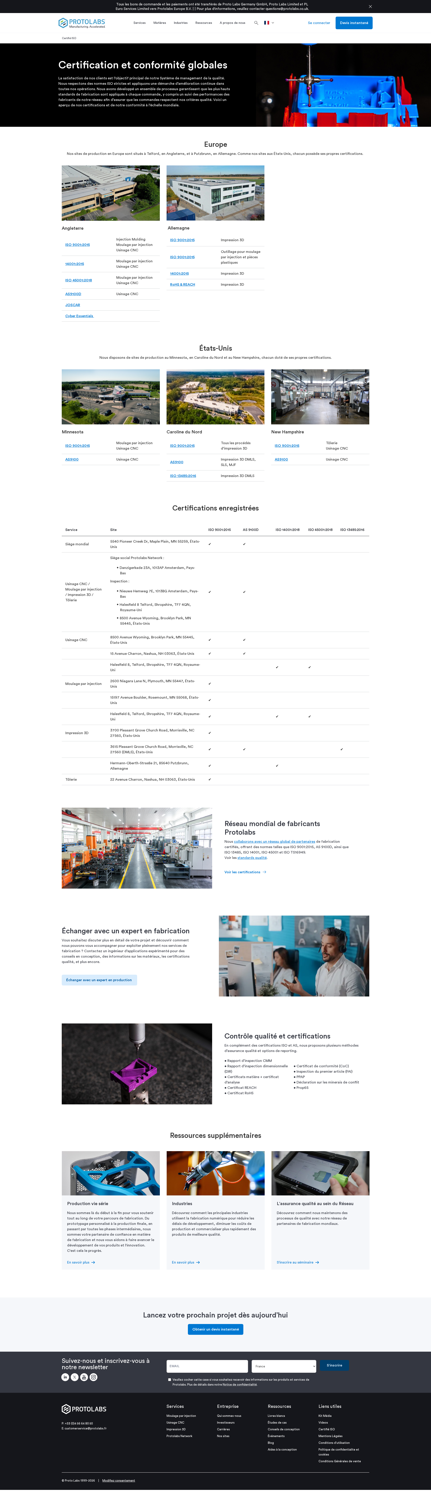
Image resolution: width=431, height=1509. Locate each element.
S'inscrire (334, 1365)
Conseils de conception (284, 1429)
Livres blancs (276, 1415)
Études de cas (277, 1422)
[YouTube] (85, 1378)
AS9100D (73, 294)
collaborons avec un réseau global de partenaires (274, 841)
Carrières (223, 1429)
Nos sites (223, 1436)
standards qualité (252, 858)
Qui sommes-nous (229, 1415)
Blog (271, 1442)
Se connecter (319, 23)
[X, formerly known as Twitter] (75, 1378)
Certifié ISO (327, 1429)
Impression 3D (176, 1429)
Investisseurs (226, 1422)
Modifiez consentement (118, 1480)
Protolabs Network (179, 1436)
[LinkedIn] (66, 1378)
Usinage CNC (175, 1422)
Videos (323, 1422)
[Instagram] (94, 1378)
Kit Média (325, 1415)
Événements (276, 1436)
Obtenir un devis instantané (215, 1329)
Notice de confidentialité (240, 1384)
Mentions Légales (331, 1436)
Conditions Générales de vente (340, 1461)
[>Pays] (270, 23)
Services (175, 1406)
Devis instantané (354, 23)
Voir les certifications (242, 872)
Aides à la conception (282, 1449)
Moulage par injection (181, 1415)
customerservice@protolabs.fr (86, 1428)
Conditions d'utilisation (334, 1442)
